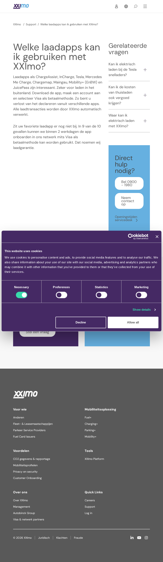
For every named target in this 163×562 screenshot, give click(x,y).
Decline (81, 322)
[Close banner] (157, 236)
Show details (142, 309)
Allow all (133, 322)
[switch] (61, 295)
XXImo (17, 24)
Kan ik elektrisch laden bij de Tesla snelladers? (123, 69)
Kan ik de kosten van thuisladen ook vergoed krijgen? (122, 95)
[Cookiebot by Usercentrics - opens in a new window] (131, 237)
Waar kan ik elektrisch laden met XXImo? (121, 120)
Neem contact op (127, 201)
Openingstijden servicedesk (126, 218)
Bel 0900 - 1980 (129, 183)
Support (31, 24)
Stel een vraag (37, 332)
